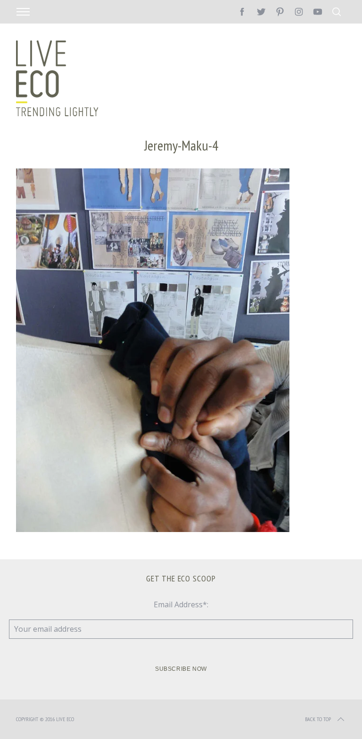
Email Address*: (181, 604)
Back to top (318, 719)
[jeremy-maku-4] (152, 529)
